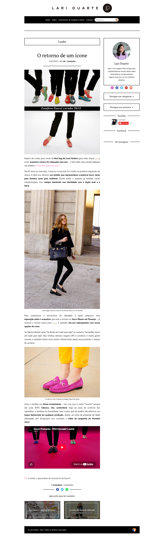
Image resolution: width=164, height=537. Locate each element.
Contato (89, 20)
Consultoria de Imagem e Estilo (71, 20)
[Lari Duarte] (82, 8)
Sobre (54, 20)
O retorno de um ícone (62, 55)
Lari (64, 61)
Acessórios (71, 61)
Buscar (117, 20)
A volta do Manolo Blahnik (82, 510)
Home (48, 20)
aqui (97, 158)
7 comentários (56, 485)
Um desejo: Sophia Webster (42, 510)
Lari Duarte (121, 63)
